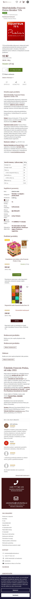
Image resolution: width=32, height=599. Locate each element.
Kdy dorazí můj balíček (8, 534)
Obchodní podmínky (7, 543)
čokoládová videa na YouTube (13, 563)
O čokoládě (5, 532)
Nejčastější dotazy (7, 529)
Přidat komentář (8, 359)
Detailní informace (7, 77)
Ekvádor (24, 221)
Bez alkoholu (17, 227)
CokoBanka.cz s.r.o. (20, 411)
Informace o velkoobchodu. (16, 506)
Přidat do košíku (16, 70)
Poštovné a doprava (7, 516)
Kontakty (4, 518)
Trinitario (17, 216)
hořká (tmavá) (15, 207)
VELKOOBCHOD (6, 523)
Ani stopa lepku (16, 225)
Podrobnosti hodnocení (8, 16)
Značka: (10, 18)
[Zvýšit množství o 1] (8, 69)
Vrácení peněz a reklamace (9, 540)
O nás (3, 521)
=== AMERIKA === (16, 221)
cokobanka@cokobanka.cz (16, 503)
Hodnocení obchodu (7, 536)
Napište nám (5, 525)
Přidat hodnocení (10, 347)
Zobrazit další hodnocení (22, 475)
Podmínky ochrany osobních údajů (11, 545)
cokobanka (7, 561)
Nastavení (15, 590)
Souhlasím (15, 595)
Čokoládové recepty (7, 538)
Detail (17, 321)
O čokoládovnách (7, 527)
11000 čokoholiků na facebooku (13, 558)
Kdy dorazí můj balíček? (16, 490)
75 (12, 202)
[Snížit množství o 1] (8, 71)
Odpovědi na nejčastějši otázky (16, 489)
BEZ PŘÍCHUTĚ (15, 211)
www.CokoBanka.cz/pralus (18, 152)
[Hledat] (20, 2)
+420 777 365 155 (16, 487)
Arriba (13, 216)
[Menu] (27, 2)
